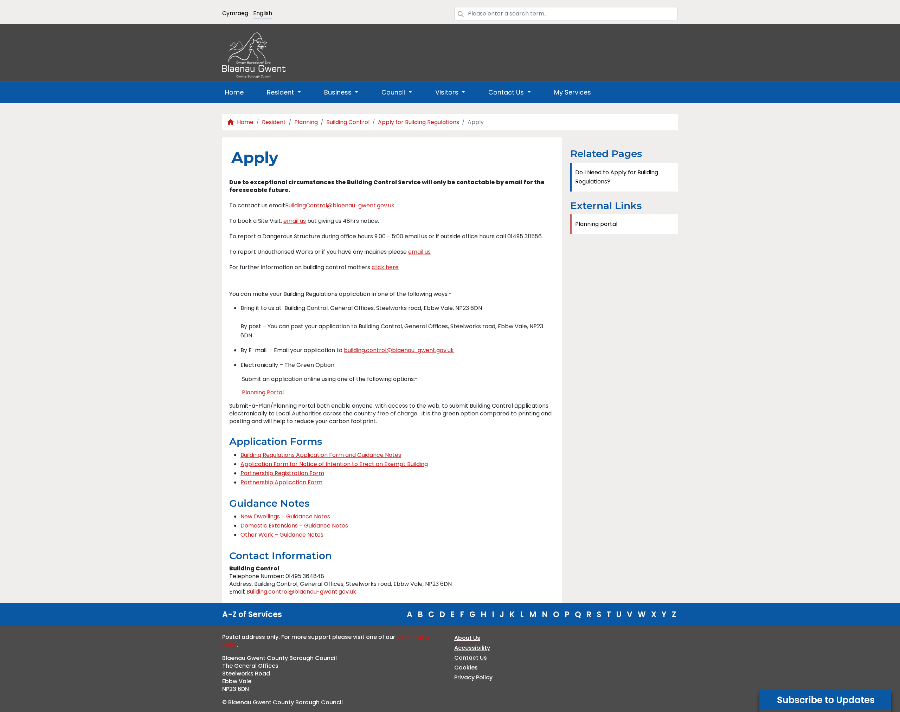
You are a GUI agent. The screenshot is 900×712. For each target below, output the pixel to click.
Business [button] (338, 92)
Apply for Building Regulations (418, 122)
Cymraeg (235, 13)
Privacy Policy (473, 677)
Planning (306, 122)
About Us (467, 638)
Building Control (347, 122)
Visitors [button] (447, 92)
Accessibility (472, 648)
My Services (572, 92)
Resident (274, 122)
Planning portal (596, 224)
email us (294, 221)
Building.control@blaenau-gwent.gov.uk (301, 592)
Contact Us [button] (507, 92)
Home (234, 92)
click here (385, 267)
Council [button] (394, 92)
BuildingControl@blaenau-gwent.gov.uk (339, 205)
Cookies (466, 668)
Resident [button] (281, 92)
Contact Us (470, 658)
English (262, 13)
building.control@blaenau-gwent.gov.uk (399, 350)
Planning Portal (263, 392)
